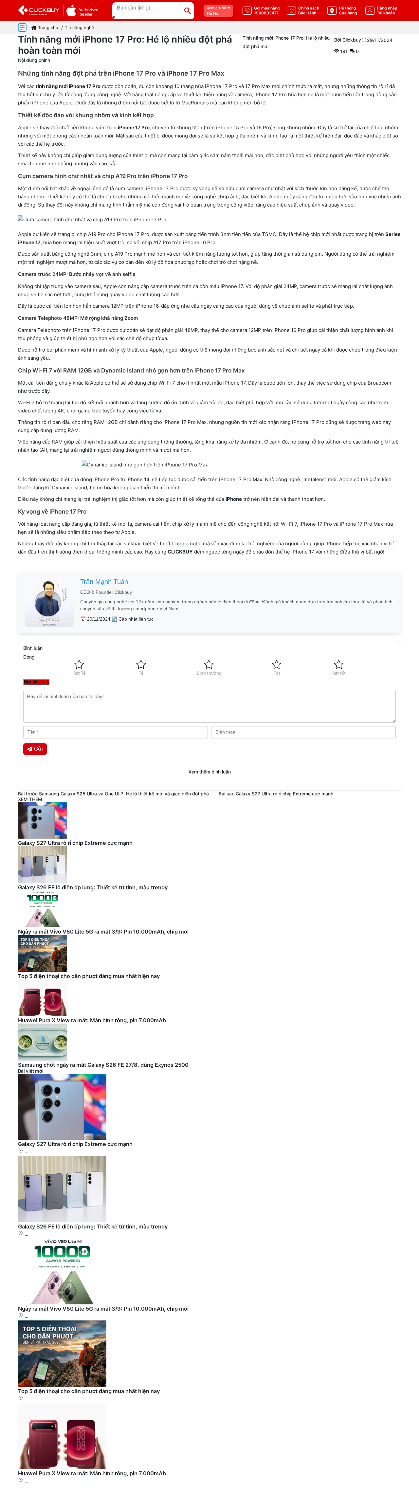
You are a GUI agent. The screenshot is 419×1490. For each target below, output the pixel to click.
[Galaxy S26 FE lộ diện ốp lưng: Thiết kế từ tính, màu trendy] (62, 1220)
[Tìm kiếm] (187, 11)
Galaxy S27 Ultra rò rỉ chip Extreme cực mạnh (284, 793)
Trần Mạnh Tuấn (104, 581)
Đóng (29, 657)
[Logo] (58, 10)
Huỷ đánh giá (36, 682)
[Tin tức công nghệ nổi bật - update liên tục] (42, 837)
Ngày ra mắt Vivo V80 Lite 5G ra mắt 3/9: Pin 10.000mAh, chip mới (103, 931)
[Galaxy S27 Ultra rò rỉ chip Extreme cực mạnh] (62, 1138)
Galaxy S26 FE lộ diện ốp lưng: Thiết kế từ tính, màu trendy (93, 887)
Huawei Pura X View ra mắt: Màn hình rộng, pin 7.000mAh (92, 1020)
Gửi (38, 749)
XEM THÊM (30, 799)
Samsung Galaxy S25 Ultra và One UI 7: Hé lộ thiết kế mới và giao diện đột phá (124, 793)
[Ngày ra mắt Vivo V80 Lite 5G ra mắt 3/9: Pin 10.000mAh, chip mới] (62, 1302)
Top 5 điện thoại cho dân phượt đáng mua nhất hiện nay (89, 976)
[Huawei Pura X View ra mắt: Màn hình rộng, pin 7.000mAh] (62, 1467)
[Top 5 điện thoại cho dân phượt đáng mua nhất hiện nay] (62, 1385)
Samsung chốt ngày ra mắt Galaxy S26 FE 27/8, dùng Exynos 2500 (103, 1065)
